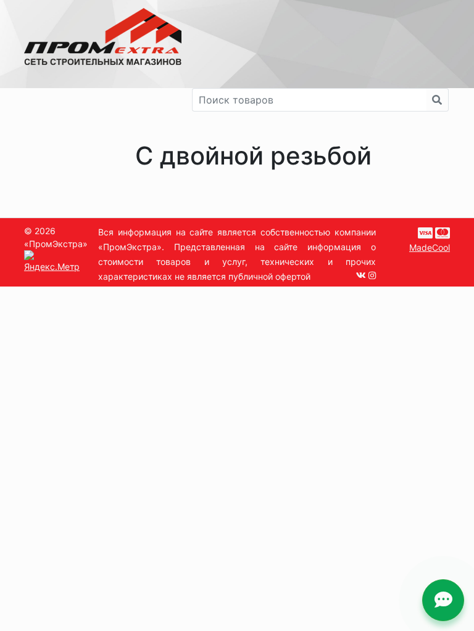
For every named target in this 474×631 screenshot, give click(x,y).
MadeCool (429, 247)
